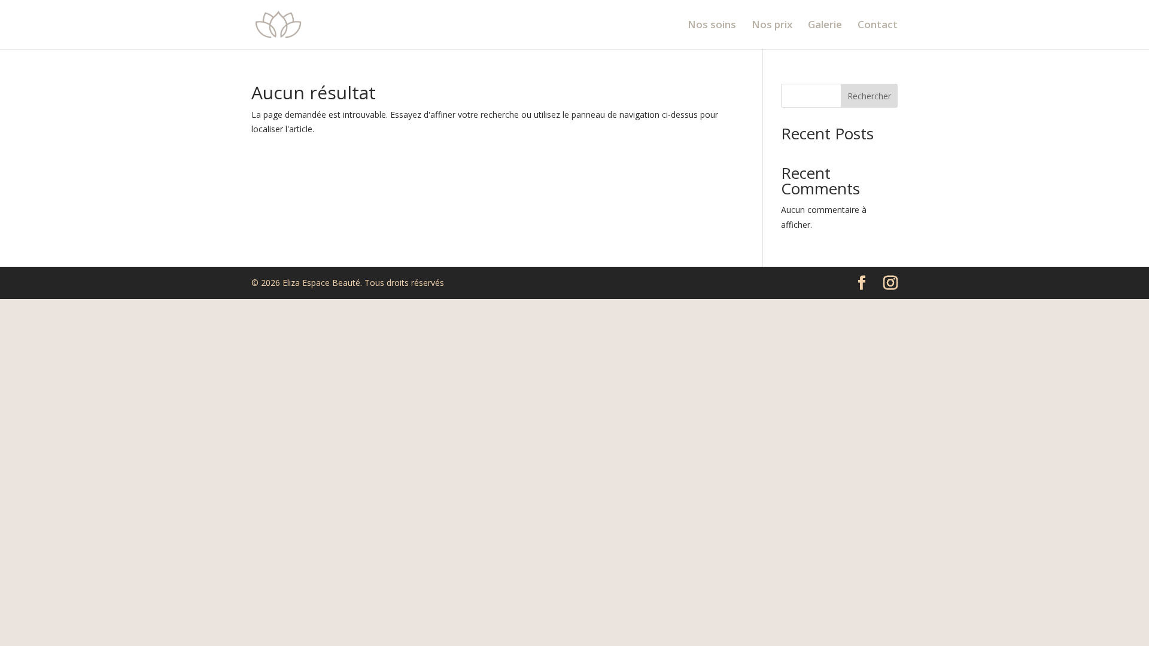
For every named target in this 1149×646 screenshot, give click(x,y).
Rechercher (869, 96)
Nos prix (772, 25)
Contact (878, 25)
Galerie (825, 25)
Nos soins (712, 25)
